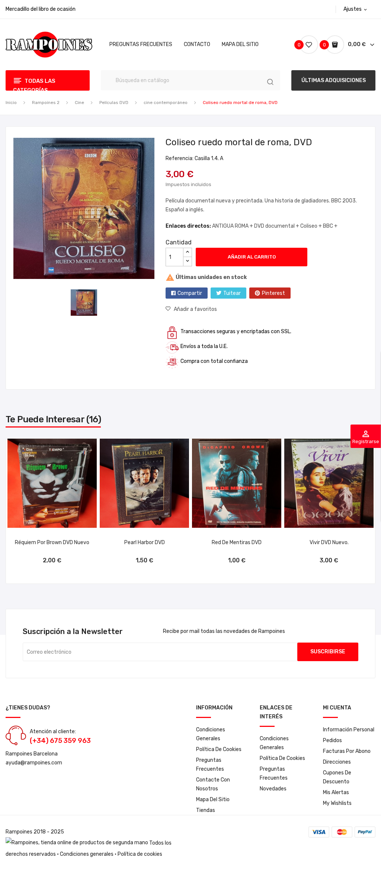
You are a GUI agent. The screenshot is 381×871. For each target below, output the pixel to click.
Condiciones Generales (210, 734)
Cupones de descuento (337, 777)
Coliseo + (311, 226)
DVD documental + (277, 226)
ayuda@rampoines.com (34, 763)
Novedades (273, 789)
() (300, 45)
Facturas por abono (347, 751)
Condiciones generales (86, 854)
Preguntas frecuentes (210, 764)
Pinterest (273, 293)
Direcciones (337, 762)
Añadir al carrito (252, 257)
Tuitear (232, 293)
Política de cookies (218, 749)
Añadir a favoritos (195, 309)
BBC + (330, 226)
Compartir (189, 293)
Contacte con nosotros (213, 784)
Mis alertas (336, 792)
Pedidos (332, 740)
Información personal (348, 730)
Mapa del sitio (213, 799)
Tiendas (205, 810)
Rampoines (19, 832)
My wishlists (337, 803)
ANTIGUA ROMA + (233, 226)
